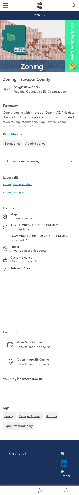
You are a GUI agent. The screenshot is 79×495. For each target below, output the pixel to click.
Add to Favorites (39, 490)
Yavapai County (30, 416)
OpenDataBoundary (18, 426)
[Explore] (39, 298)
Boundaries (12, 143)
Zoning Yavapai (14, 192)
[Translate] (66, 490)
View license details (23, 261)
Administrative (35, 143)
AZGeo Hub (18, 454)
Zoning (9, 416)
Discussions (13, 490)
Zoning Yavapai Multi (17, 184)
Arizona (51, 416)
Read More (11, 134)
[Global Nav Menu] (5, 5)
